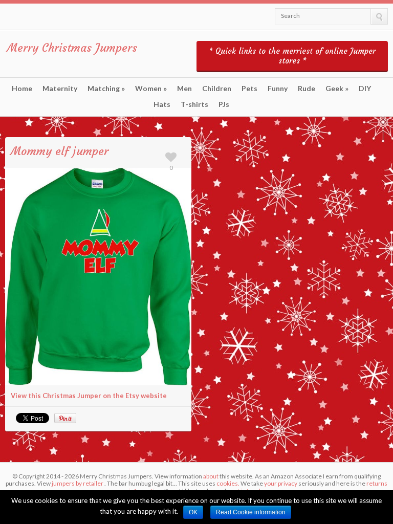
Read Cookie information (251, 512)
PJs (224, 104)
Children (216, 88)
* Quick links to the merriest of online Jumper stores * (292, 56)
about (211, 476)
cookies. (227, 483)
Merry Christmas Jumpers (72, 48)
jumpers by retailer (77, 483)
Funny (278, 88)
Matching (106, 88)
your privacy (280, 483)
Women (151, 88)
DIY (365, 88)
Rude (306, 88)
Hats (162, 104)
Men (184, 88)
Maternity (59, 88)
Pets (249, 88)
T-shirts (194, 104)
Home (22, 88)
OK (193, 512)
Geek (336, 88)
